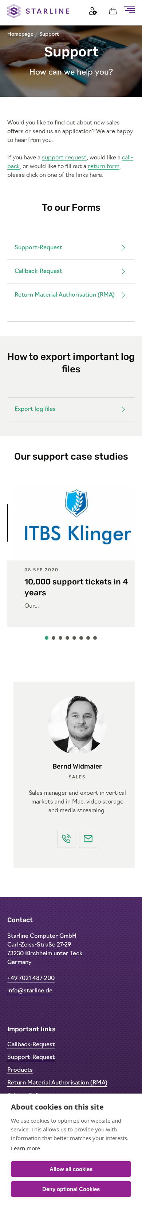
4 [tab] (67, 639)
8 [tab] (95, 639)
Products (20, 1070)
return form (103, 167)
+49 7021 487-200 (31, 978)
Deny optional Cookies (71, 1189)
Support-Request (38, 248)
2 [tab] (54, 639)
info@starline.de (29, 991)
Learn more (25, 1148)
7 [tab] (88, 639)
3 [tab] (60, 639)
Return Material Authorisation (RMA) (65, 295)
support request (64, 158)
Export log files (35, 409)
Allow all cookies (71, 1169)
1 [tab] (47, 639)
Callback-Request (38, 271)
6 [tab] (81, 639)
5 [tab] (74, 639)
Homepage (20, 34)
